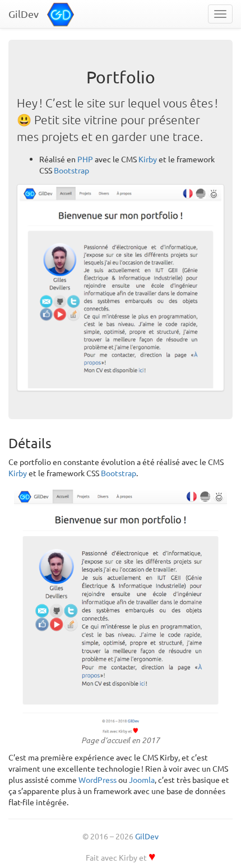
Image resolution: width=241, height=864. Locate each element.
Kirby (147, 159)
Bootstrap (71, 170)
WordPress (97, 779)
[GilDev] (63, 13)
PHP (85, 159)
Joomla (142, 779)
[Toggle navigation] (220, 14)
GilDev (147, 836)
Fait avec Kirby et (120, 857)
